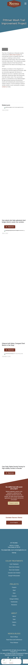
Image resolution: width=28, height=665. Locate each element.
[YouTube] (14, 658)
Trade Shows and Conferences (14, 639)
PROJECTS (14, 584)
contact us (4, 87)
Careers (14, 622)
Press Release (14, 642)
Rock (14, 593)
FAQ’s (14, 625)
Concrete (14, 596)
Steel (14, 590)
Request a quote (13, 503)
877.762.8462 (14, 543)
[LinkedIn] (17, 658)
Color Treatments (14, 564)
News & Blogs (14, 637)
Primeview (20, 655)
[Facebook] (8, 658)
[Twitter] (11, 658)
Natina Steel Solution (14, 54)
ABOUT (14, 613)
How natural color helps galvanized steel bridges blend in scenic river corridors (14, 221)
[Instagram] (20, 658)
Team (14, 619)
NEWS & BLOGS (14, 634)
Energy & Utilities (14, 599)
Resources (14, 604)
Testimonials (14, 602)
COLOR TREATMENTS (14, 561)
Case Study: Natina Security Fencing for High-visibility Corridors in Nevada (13, 467)
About (14, 616)
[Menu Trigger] (25, 3)
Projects (14, 587)
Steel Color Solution (14, 567)
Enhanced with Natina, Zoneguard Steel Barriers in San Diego (13, 344)
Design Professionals (14, 575)
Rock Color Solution (14, 570)
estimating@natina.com (20, 550)
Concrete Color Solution (14, 572)
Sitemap (14, 552)
